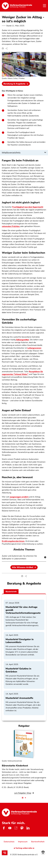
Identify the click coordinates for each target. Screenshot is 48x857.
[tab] (22, 797)
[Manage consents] (43, 852)
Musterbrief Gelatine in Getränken (18, 670)
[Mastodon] (22, 828)
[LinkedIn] (28, 828)
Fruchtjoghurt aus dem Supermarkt (27, 207)
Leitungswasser (34, 348)
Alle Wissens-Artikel (22, 567)
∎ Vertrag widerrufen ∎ (24, 848)
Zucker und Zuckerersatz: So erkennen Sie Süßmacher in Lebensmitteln (19, 557)
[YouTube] (10, 828)
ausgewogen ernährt (19, 497)
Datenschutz (9, 841)
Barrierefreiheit (37, 841)
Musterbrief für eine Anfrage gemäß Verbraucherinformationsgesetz (23, 610)
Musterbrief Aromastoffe (19, 698)
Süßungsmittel (22, 339)
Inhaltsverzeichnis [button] (11, 152)
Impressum (22, 841)
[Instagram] (16, 828)
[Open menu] (4, 852)
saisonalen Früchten (11, 226)
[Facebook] (4, 828)
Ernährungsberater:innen (13, 541)
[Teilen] (6, 48)
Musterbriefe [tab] (11, 592)
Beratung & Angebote (14, 83)
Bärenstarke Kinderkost (15, 765)
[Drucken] (3, 48)
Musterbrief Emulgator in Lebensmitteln (20, 641)
